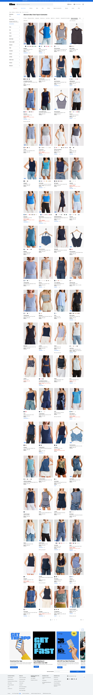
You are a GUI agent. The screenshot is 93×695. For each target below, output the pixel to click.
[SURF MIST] (78, 543)
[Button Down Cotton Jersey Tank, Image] (61, 168)
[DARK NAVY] (70, 313)
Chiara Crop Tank (73, 217)
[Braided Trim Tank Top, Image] (46, 333)
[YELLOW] (71, 111)
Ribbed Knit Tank (42, 150)
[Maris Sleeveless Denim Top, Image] (77, 466)
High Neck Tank (57, 316)
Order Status (10, 677)
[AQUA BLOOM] (54, 313)
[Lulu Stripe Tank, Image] (77, 168)
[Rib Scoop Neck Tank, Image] (61, 432)
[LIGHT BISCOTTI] (77, 543)
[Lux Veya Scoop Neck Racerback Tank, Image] (46, 432)
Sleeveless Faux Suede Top (75, 316)
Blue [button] (10, 16)
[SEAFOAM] (75, 346)
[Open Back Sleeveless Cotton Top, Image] (46, 466)
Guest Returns (10, 679)
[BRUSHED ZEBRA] (25, 479)
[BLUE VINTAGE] (56, 543)
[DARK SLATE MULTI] (54, 609)
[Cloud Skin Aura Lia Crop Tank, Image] (31, 301)
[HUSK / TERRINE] (73, 46)
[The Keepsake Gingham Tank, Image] (61, 99)
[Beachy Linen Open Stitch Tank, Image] (77, 530)
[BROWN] (56, 181)
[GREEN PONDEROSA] (66, 214)
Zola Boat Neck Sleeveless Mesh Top (31, 482)
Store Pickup (11, 19)
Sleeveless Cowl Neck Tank (44, 283)
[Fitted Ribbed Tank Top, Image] (31, 34)
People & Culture (34, 680)
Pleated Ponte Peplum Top (44, 612)
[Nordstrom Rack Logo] (12, 4)
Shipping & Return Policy (12, 681)
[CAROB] (27, 181)
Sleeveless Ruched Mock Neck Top (61, 217)
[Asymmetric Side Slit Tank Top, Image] (46, 99)
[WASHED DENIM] (24, 147)
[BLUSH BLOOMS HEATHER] (47, 214)
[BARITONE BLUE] (39, 609)
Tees (80, 18)
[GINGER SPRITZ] (25, 181)
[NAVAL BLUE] (39, 411)
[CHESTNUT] (78, 313)
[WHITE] (58, 46)
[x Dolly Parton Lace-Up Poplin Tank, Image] (77, 237)
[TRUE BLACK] (29, 111)
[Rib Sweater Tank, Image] (31, 168)
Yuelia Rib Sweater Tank (58, 379)
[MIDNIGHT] (24, 249)
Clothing (17, 12)
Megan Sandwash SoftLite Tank (45, 414)
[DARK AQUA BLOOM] (70, 543)
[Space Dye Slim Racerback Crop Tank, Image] (46, 202)
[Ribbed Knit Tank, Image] (46, 135)
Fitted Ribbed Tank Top (28, 49)
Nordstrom (56, 677)
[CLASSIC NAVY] (24, 181)
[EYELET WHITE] (27, 111)
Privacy (9, 693)
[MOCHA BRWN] (30, 46)
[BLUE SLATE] (61, 214)
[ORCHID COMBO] (25, 609)
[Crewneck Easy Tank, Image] (46, 34)
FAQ (8, 686)
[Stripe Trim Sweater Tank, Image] (31, 564)
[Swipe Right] (83, 630)
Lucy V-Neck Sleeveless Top (75, 349)
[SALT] (48, 147)
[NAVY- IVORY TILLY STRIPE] (41, 46)
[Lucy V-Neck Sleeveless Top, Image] (77, 333)
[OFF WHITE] (56, 313)
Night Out (53, 18)
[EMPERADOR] (25, 445)
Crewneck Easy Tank (43, 49)
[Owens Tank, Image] (77, 564)
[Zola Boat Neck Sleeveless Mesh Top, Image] (31, 466)
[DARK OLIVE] (61, 181)
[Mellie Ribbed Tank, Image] (31, 237)
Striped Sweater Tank (74, 49)
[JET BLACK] (25, 214)
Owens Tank (72, 579)
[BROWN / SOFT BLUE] (71, 46)
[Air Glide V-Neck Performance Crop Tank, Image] (31, 66)
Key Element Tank (57, 546)
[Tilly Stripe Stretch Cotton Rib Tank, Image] (31, 597)
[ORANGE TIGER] (71, 214)
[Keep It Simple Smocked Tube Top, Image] (46, 301)
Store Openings (22, 690)
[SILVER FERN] (25, 280)
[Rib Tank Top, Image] (61, 135)
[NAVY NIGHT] (56, 214)
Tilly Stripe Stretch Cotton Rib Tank (30, 612)
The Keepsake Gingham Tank (59, 112)
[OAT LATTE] (44, 181)
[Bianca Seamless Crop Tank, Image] (46, 366)
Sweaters (58, 18)
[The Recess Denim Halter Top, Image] (46, 237)
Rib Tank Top (56, 150)
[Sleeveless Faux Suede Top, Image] (77, 301)
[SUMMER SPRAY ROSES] (24, 479)
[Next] (83, 18)
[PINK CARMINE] (56, 147)
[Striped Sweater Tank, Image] (77, 34)
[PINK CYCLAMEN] (46, 46)
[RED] (77, 111)
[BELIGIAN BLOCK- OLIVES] (56, 280)
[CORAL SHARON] (61, 543)
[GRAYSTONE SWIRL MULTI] (56, 609)
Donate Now (84, 667)
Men (37, 8)
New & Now (23, 8)
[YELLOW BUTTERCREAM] (64, 543)
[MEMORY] (44, 147)
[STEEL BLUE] (70, 214)
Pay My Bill (44, 680)
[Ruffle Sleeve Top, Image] (77, 399)
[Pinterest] (72, 679)
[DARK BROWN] (73, 313)
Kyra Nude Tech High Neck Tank (30, 283)
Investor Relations (57, 681)
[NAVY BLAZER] (24, 445)
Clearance (15, 8)
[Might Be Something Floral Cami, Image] (61, 466)
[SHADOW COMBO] (54, 479)
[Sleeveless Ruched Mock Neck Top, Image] (61, 202)
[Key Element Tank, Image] (61, 530)
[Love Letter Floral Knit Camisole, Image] (46, 168)
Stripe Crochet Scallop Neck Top (45, 512)
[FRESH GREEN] (48, 181)
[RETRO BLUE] (24, 214)
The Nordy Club (22, 679)
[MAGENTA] (27, 249)
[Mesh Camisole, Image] (31, 499)
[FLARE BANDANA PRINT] (71, 249)
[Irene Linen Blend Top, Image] (31, 99)
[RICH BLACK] (56, 445)
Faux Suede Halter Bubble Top (29, 448)
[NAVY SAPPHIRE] (59, 543)
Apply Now (68, 0)
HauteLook (56, 679)
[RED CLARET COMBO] (56, 479)
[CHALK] (71, 346)
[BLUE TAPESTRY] (27, 46)
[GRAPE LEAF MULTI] (58, 609)
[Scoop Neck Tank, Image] (77, 135)
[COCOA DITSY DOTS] (27, 479)
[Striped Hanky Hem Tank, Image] (31, 530)
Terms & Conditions (25, 693)
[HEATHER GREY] (25, 249)
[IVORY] (75, 111)
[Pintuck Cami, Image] (31, 366)
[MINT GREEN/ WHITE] (73, 181)
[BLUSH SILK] (25, 313)
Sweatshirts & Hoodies (65, 18)
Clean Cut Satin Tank (74, 610)
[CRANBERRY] (58, 280)
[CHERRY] (25, 111)
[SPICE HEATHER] (25, 147)
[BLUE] (70, 111)
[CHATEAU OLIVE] (34, 214)
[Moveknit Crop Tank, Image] (61, 597)
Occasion (11, 50)
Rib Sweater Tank (27, 184)
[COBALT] (71, 576)
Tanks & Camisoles (74, 18)
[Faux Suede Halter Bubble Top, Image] (31, 432)
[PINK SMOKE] (59, 214)
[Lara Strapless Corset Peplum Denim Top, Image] (46, 564)
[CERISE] (29, 214)
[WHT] (46, 147)
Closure (10, 62)
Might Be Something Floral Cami (60, 482)
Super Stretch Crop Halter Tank (60, 82)
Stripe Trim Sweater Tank (28, 579)
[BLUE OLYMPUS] (39, 46)
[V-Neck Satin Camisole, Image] (77, 99)
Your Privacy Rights (15, 693)
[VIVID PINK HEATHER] (49, 214)
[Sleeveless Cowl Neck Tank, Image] (46, 268)
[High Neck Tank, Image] (61, 301)
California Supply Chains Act (36, 693)
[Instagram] (74, 679)
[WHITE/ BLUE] (41, 280)
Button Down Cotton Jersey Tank (60, 184)
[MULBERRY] (32, 46)
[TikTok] (76, 679)
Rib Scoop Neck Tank (58, 448)
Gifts (79, 8)
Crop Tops (48, 18)
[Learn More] (44, 645)
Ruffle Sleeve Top (73, 414)
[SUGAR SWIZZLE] (29, 249)
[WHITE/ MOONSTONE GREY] (75, 181)
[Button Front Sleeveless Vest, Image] (31, 135)
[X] (69, 679)
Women (30, 8)
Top (84, 677)
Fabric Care (11, 59)
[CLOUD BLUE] (70, 346)
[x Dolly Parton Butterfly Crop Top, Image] (77, 432)
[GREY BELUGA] (35, 46)
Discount (11, 65)
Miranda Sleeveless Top (74, 379)
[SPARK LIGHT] (46, 181)
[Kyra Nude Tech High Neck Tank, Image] (31, 268)
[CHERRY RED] (25, 411)
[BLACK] (44, 46)
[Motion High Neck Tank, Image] (46, 530)
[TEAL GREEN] (78, 214)
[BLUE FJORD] (65, 147)
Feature (10, 53)
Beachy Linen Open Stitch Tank (76, 546)
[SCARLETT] (71, 543)
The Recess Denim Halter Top (44, 250)
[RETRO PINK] (32, 111)
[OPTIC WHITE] (71, 147)
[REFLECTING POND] (25, 46)
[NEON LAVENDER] (73, 111)
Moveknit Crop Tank (58, 612)
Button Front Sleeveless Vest (29, 150)
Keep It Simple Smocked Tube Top (45, 316)
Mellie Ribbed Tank (27, 252)
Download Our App (14, 667)
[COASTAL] (73, 543)
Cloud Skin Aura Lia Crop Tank (29, 316)
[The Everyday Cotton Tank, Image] (31, 399)
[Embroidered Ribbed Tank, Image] (61, 268)
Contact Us (10, 688)
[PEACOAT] (41, 181)
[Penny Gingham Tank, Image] (77, 268)
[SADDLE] (77, 313)
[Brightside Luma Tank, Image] (31, 202)
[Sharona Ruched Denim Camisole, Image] (61, 237)
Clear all (18, 14)
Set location (11, 23)
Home (73, 8)
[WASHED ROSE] (73, 346)
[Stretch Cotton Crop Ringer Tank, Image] (61, 34)
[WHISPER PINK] (73, 411)
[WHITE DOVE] (29, 280)
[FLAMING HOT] (56, 46)
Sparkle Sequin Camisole (59, 412)
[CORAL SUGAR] (51, 46)
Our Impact (33, 678)
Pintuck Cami (26, 379)
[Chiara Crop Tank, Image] (77, 202)
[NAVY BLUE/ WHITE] (70, 181)
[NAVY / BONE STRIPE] (70, 46)
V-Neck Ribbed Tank (58, 579)
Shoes (48, 8)
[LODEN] (71, 313)
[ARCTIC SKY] (25, 576)
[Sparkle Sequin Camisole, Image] (61, 399)
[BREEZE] (39, 147)
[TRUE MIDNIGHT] (32, 214)
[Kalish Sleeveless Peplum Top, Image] (46, 66)
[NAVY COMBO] (24, 609)
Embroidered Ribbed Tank (59, 283)
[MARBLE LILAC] (36, 214)
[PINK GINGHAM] (71, 280)
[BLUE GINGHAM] (70, 280)
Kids (42, 8)
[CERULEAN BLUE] (70, 411)
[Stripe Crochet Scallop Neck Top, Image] (46, 499)
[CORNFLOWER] (70, 576)
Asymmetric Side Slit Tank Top (45, 112)
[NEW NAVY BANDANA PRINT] (70, 249)
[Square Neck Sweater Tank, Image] (77, 66)
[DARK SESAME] (29, 147)
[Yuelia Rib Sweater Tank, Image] (61, 366)
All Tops (25, 18)
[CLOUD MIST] (24, 280)
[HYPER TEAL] (39, 181)
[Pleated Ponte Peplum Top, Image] (46, 597)
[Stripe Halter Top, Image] (61, 333)
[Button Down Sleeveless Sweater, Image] (77, 499)
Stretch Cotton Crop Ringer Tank (60, 49)
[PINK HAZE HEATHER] (44, 214)
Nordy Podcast (22, 688)
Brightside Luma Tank (28, 217)
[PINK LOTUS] (58, 147)
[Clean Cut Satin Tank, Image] (77, 597)
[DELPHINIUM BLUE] (24, 111)
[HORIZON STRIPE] (54, 46)
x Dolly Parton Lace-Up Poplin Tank (76, 252)
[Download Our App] (20, 645)
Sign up (77, 671)
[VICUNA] (75, 313)
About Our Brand (22, 677)
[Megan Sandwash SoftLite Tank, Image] (46, 399)
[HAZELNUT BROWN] (75, 214)
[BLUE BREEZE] (54, 147)
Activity (10, 56)
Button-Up (42, 18)
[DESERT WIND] (75, 543)
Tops (20, 12)
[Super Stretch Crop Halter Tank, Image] (61, 66)
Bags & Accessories (57, 8)
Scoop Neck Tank (73, 150)
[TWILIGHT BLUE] (39, 313)
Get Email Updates (22, 686)
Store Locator (22, 681)
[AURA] (41, 147)
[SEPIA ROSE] (61, 280)
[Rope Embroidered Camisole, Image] (61, 499)
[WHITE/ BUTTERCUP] (71, 181)
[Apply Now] (67, 645)
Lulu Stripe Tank (73, 184)
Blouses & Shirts (31, 18)
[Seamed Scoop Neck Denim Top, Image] (31, 333)
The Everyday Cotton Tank (29, 414)
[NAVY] (54, 181)
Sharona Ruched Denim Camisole (60, 250)
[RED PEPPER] (48, 46)
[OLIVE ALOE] (63, 147)
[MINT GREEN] (73, 214)
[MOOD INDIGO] (54, 280)
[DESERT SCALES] (29, 479)
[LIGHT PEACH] (41, 313)
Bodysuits (37, 18)
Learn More (36, 666)
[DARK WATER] (70, 147)
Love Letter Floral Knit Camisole (45, 184)
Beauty (66, 8)
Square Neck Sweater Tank (75, 82)
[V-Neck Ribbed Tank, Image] (61, 564)
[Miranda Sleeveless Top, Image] (77, 366)
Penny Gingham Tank (74, 283)
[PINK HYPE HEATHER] (42, 214)
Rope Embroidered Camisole (59, 512)
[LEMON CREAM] (41, 609)
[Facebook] (67, 679)
